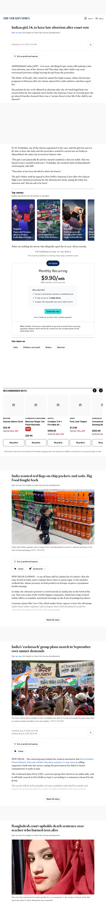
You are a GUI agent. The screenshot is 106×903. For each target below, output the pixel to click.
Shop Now (13, 443)
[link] (16, 18)
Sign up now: (17, 32)
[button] (88, 18)
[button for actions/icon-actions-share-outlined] (90, 44)
